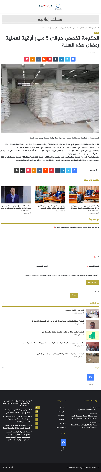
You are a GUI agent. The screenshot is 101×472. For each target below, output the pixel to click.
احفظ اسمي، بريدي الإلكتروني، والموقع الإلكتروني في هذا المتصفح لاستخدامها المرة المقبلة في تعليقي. (61, 275)
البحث (97, 292)
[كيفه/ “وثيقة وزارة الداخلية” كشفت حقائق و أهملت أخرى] (92, 335)
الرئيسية (94, 28)
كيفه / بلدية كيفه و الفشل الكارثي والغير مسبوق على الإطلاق (60, 354)
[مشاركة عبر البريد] (22, 170)
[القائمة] (98, 7)
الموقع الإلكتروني (42, 266)
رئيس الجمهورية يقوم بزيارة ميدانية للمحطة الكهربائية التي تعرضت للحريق (16, 427)
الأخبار (88, 28)
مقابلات (61, 415)
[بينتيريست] (49, 59)
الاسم (96, 257)
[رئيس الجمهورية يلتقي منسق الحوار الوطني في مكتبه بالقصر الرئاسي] (50, 194)
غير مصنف (60, 411)
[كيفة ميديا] (50, 6)
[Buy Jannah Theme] (50, 20)
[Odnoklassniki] (32, 59)
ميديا (62, 423)
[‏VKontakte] (38, 59)
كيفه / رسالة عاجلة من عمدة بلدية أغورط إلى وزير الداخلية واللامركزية (58, 321)
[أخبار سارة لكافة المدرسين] (92, 313)
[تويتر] (67, 59)
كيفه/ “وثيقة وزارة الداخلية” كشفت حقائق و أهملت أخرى (62, 332)
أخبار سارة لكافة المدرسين (74, 310)
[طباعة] (16, 170)
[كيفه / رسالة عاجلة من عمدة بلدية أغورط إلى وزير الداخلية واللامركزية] (92, 324)
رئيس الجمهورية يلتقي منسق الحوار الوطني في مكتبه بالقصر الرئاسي (51, 207)
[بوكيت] (26, 59)
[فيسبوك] (73, 59)
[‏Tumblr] (55, 59)
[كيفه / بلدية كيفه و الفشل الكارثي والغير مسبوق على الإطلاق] (92, 358)
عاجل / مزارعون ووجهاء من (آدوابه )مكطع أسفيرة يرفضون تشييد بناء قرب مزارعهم (53, 343)
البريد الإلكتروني (93, 266)
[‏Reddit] (44, 59)
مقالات (61, 419)
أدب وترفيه (60, 427)
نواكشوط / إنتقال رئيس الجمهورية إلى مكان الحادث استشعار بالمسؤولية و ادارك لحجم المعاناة (16, 208)
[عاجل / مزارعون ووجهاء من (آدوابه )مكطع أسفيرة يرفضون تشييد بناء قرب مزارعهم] (92, 346)
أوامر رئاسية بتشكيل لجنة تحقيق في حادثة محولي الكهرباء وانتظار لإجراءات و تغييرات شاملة (84, 208)
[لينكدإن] (61, 59)
